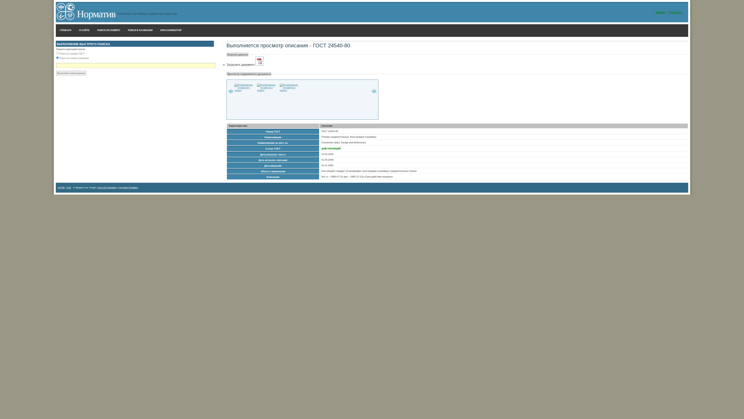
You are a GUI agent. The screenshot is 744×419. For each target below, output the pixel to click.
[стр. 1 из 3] (244, 90)
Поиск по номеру (108, 30)
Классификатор (171, 30)
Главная (65, 30)
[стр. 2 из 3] (267, 90)
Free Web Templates (128, 187)
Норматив (96, 13)
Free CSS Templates (107, 187)
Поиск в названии (140, 30)
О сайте (84, 30)
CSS (69, 187)
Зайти (660, 12)
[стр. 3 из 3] (290, 90)
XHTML (61, 187)
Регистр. (675, 12)
